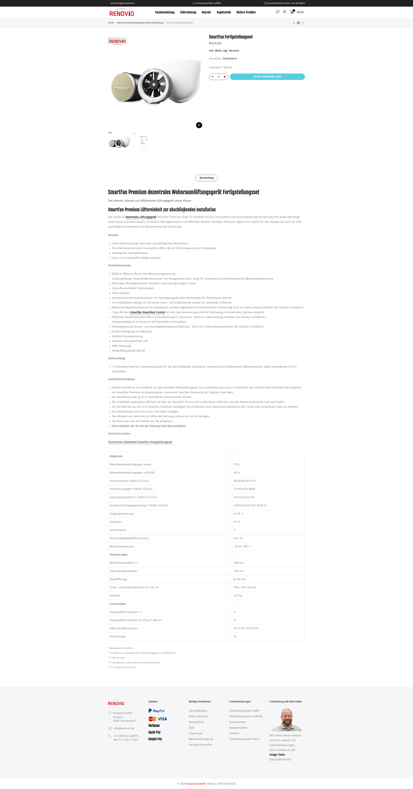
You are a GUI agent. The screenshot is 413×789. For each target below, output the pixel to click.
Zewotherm (230, 58)
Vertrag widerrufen (200, 744)
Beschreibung (207, 178)
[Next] (198, 82)
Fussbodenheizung (165, 12)
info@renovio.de (124, 728)
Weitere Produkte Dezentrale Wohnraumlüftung (140, 22)
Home (111, 22)
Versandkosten (198, 710)
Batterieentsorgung (201, 739)
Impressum (196, 733)
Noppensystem (238, 727)
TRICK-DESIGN (226, 783)
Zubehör (234, 733)
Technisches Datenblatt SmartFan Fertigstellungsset (140, 442)
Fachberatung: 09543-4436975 (208, 3)
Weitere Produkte (246, 12)
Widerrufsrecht (198, 716)
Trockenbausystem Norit (244, 739)
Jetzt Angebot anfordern (124, 3)
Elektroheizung (188, 12)
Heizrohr (206, 12)
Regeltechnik (224, 12)
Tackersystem (237, 722)
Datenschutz (196, 722)
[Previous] (113, 82)
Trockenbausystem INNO (244, 710)
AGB (191, 727)
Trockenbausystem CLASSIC (246, 716)
